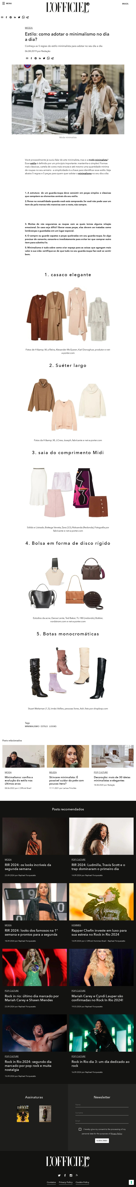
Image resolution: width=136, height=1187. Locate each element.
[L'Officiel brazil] (68, 8)
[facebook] (6, 17)
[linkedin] (15, 17)
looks (52, 726)
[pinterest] (10, 17)
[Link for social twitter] (59, 1176)
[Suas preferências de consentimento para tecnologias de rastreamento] (131, 1182)
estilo (33, 163)
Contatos (51, 1182)
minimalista (101, 160)
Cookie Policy (82, 1182)
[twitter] (19, 17)
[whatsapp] (23, 17)
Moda (29, 27)
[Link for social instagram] (71, 1176)
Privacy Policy (116, 1134)
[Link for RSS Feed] (76, 1175)
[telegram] (28, 17)
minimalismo (32, 726)
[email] (2, 17)
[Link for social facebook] (65, 1176)
